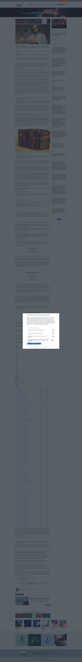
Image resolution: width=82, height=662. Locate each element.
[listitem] (41, 327)
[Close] (57, 315)
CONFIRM (34, 343)
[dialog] (41, 331)
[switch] (53, 330)
